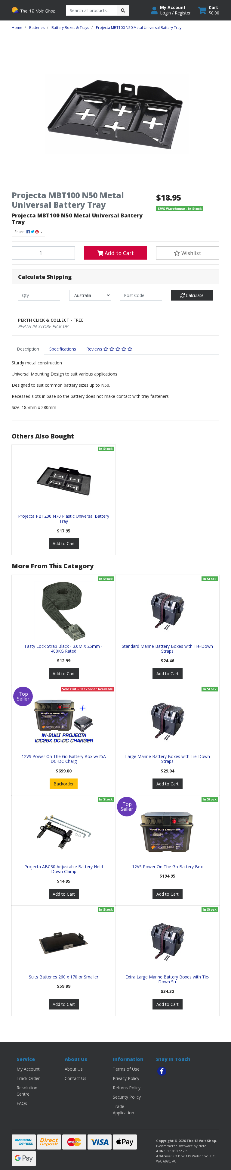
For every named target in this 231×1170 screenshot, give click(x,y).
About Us (74, 1069)
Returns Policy (126, 1087)
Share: (20, 231)
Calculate (194, 295)
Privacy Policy (126, 1078)
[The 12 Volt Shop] (34, 10)
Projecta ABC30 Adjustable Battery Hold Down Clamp (63, 869)
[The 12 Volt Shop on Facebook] (161, 1071)
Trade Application (123, 1109)
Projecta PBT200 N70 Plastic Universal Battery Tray (63, 518)
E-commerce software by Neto (181, 1145)
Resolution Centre (27, 1091)
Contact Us (75, 1078)
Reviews (94, 349)
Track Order (28, 1078)
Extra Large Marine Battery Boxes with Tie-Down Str (167, 979)
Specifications (62, 349)
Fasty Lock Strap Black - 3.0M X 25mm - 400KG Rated (64, 648)
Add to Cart (118, 253)
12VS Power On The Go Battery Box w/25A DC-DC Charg (64, 758)
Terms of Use (126, 1069)
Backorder (64, 784)
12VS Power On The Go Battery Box (167, 866)
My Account (28, 1069)
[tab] (28, 349)
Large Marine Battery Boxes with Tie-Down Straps (167, 758)
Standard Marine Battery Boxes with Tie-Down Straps (167, 648)
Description (28, 349)
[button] (171, 10)
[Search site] (123, 10)
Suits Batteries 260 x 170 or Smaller (63, 977)
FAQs (22, 1103)
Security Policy (127, 1097)
